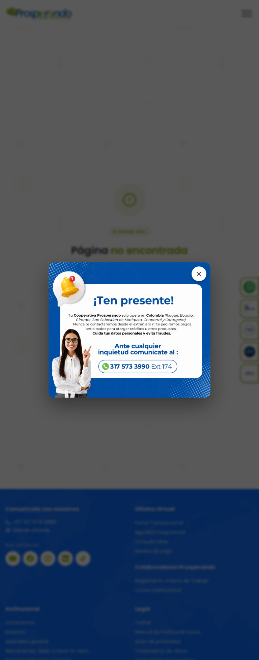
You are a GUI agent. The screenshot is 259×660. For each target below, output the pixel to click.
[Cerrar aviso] (199, 273)
